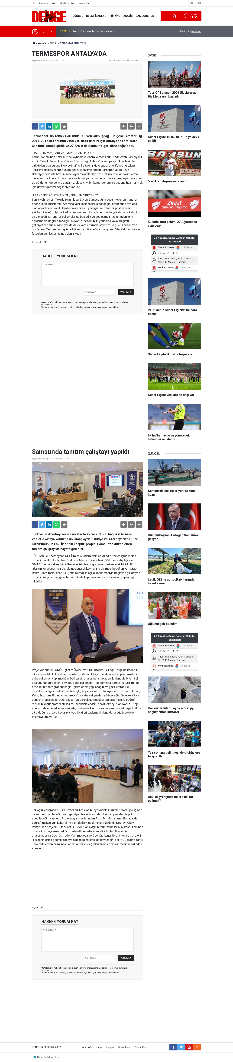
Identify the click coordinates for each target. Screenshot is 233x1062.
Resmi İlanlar (96, 15)
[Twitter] (42, 126)
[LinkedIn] (49, 126)
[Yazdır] (64, 126)
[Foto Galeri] (199, 3)
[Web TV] (192, 3)
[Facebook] (35, 126)
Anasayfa (41, 43)
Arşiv (73, 3)
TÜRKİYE (114, 15)
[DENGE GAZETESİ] (49, 15)
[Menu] (165, 16)
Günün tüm (190, 31)
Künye (99, 1047)
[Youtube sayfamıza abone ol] (189, 1047)
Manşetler (43, 3)
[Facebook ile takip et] (173, 1047)
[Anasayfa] (33, 3)
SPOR (53, 43)
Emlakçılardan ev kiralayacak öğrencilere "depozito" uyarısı (104, 31)
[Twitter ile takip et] (181, 1047)
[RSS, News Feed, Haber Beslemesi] (197, 1047)
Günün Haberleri (59, 3)
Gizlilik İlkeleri (124, 1047)
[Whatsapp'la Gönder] (56, 126)
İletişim (110, 1047)
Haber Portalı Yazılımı (48, 1057)
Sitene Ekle (84, 3)
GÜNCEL (77, 15)
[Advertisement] (87, 345)
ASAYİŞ (128, 15)
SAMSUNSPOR (145, 15)
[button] (123, 126)
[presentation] (43, 31)
